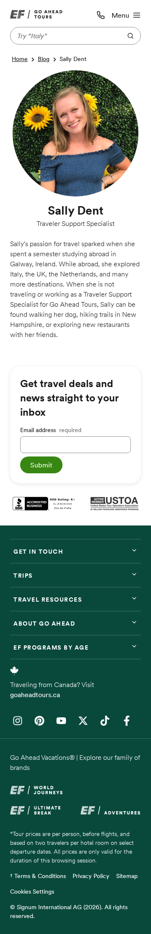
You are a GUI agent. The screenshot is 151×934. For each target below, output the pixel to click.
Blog (43, 59)
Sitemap (127, 876)
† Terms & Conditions (38, 876)
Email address (50, 430)
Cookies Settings (32, 891)
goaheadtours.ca (35, 694)
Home (20, 59)
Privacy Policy (91, 876)
